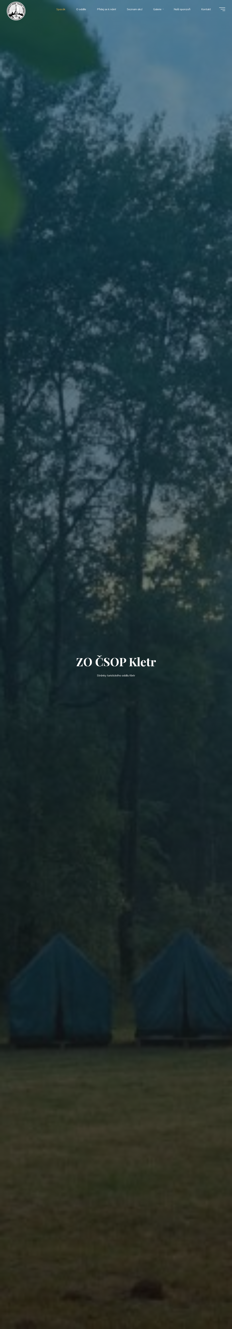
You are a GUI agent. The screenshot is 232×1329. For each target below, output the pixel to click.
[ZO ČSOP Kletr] (16, 10)
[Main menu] (222, 9)
